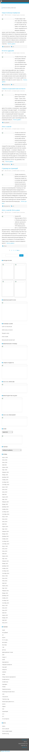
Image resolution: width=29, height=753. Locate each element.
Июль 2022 (4, 578)
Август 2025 (5, 487)
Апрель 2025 (5, 497)
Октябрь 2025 (5, 482)
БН (3, 635)
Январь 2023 (5, 563)
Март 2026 (4, 469)
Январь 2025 (5, 504)
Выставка (4, 644)
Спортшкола (5, 696)
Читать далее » (11, 44)
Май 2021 (4, 612)
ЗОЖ (3, 654)
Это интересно (5, 718)
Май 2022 (4, 583)
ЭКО (3, 709)
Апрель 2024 (5, 526)
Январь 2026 (5, 474)
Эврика (3, 706)
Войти (3, 726)
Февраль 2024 (5, 531)
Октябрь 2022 (5, 571)
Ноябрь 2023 (5, 538)
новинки (4, 672)
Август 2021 (5, 605)
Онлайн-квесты (5, 679)
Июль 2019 (4, 622)
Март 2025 (4, 499)
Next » (18, 250)
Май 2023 (4, 553)
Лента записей (5, 728)
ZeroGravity (24, 739)
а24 (13, 46)
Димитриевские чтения (7, 652)
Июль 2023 (4, 548)
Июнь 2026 (4, 462)
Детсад (4, 649)
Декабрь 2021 (5, 595)
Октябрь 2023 (5, 541)
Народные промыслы (7, 664)
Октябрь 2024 (5, 511)
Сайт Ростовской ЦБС (7, 326)
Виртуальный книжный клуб (8, 340)
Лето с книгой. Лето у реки (11, 210)
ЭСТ (3, 716)
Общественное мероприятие (9, 677)
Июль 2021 (4, 608)
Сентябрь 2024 (5, 514)
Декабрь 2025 (5, 477)
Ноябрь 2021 (5, 598)
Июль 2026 (4, 460)
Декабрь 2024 (5, 506)
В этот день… (5, 640)
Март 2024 (4, 529)
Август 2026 (5, 457)
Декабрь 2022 (5, 566)
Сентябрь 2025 (5, 484)
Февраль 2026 (5, 472)
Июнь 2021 (4, 610)
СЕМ (3, 694)
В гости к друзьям (8, 51)
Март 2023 (4, 558)
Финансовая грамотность (8, 701)
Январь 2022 (5, 593)
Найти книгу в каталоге (7, 330)
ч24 (13, 84)
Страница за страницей (10, 168)
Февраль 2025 (5, 501)
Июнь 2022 (4, 580)
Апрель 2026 (5, 467)
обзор (5, 246)
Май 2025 (4, 494)
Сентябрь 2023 (5, 543)
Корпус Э (4, 657)
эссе (3, 714)
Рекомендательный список (8, 691)
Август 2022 (5, 575)
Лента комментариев (7, 731)
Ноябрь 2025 (5, 479)
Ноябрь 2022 (5, 568)
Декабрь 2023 (5, 536)
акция (3, 630)
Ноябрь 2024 (5, 509)
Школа (3, 704)
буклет (3, 637)
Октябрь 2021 (5, 600)
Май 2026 (4, 465)
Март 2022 (4, 588)
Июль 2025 (4, 489)
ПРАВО (4, 686)
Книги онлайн (5, 336)
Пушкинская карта (6, 689)
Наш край (4, 667)
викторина (4, 642)
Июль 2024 (4, 519)
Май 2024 (4, 524)
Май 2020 (4, 620)
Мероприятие (7, 46)
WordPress (24, 747)
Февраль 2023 (5, 561)
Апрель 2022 (5, 585)
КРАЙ (3, 659)
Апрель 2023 (5, 556)
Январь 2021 (5, 617)
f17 (3, 15)
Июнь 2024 (4, 521)
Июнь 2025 (4, 492)
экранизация (5, 711)
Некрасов (4, 669)
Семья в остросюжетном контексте (13, 89)
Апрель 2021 (5, 615)
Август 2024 (5, 516)
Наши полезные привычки (11, 13)
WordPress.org (5, 733)
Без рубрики (6, 122)
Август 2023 (5, 546)
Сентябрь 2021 (5, 603)
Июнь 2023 (4, 551)
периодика (4, 684)
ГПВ (3, 647)
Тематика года (5, 699)
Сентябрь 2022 (5, 573)
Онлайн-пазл (5, 681)
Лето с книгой (6, 126)
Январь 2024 (5, 534)
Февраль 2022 (5, 590)
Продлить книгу (5, 333)
